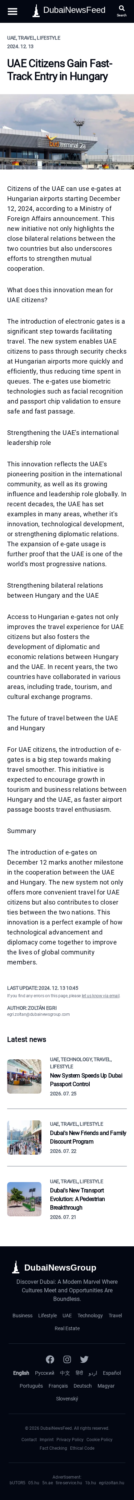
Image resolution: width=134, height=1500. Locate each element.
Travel (115, 1315)
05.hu (33, 1482)
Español (112, 1373)
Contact (29, 1439)
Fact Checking (53, 1448)
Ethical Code (82, 1448)
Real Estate (67, 1328)
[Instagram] (67, 1359)
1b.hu (90, 1482)
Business (23, 1315)
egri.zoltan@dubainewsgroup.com (38, 1014)
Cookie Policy (99, 1439)
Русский (44, 1373)
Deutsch (83, 1386)
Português (31, 1386)
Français (58, 1386)
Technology (90, 1315)
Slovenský (67, 1399)
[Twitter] (84, 1359)
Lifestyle (47, 1315)
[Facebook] (50, 1359)
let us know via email (101, 995)
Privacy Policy (70, 1439)
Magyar (106, 1386)
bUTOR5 (17, 1482)
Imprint (47, 1439)
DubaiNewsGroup (60, 1267)
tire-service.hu (69, 1482)
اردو (93, 1373)
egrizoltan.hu (111, 1482)
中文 (65, 1373)
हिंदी (79, 1373)
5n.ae (47, 1482)
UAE (67, 1315)
